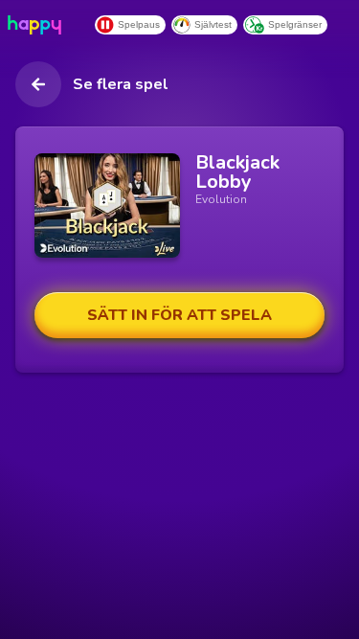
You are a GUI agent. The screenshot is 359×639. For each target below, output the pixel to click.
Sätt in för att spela (179, 315)
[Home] (38, 24)
